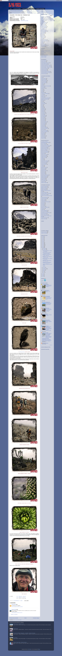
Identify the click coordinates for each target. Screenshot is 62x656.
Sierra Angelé (43, 132)
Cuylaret (42, 49)
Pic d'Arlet (42, 114)
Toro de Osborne (43, 180)
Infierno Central (43, 25)
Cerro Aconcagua (43, 81)
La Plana (42, 166)
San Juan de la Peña (44, 130)
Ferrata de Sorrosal (44, 69)
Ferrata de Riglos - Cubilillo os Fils (46, 67)
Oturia (42, 105)
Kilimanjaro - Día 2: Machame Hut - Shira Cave (47, 260)
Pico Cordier (43, 33)
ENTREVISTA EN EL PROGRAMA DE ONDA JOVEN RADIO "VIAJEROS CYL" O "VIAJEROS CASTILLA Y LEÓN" (49, 328)
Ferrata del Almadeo (44, 70)
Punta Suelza (43, 126)
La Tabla (42, 94)
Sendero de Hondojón (44, 131)
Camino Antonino (43, 78)
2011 (43, 247)
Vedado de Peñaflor (44, 182)
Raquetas (42, 53)
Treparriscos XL (15, 628)
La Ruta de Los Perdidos (44, 93)
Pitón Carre (42, 37)
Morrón (42, 104)
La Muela (42, 165)
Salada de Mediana (44, 177)
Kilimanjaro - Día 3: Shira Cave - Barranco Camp (47, 257)
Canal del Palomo (43, 60)
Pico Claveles (43, 118)
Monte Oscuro (43, 168)
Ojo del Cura (43, 171)
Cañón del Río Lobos (44, 194)
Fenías (42, 89)
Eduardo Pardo (14, 609)
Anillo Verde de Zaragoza (44, 146)
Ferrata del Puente (44, 73)
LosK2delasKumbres (45, 284)
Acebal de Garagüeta (44, 186)
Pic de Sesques (43, 115)
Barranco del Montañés (44, 152)
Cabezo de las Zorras (44, 154)
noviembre (44, 249)
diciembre (44, 248)
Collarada (42, 83)
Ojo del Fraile (43, 172)
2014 (43, 243)
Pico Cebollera (43, 116)
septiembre (44, 268)
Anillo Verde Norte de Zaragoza (45, 145)
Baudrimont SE (43, 20)
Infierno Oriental (43, 27)
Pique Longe (43, 36)
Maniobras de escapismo (46, 296)
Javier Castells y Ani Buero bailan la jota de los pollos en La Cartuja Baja (49, 310)
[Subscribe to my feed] (42, 280)
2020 (43, 236)
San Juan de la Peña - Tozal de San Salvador (47, 251)
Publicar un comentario (14, 614)
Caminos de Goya (43, 155)
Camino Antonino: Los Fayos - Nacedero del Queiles (47, 253)
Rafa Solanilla (14, 604)
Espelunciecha (43, 88)
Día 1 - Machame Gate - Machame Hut (21, 596)
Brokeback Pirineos (45, 343)
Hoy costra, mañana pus (46, 302)
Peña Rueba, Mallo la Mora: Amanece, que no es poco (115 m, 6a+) (48, 304)
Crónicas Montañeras (45, 290)
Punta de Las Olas (44, 39)
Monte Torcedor (43, 52)
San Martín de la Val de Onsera (45, 212)
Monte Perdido (43, 103)
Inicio (11, 8)
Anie (41, 77)
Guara (42, 91)
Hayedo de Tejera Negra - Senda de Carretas (20, 642)
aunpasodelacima (16, 600)
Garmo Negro (43, 24)
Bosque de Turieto (43, 188)
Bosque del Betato (43, 189)
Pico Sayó (42, 35)
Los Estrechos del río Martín (45, 201)
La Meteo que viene (45, 332)
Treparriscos (43, 181)
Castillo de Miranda (44, 156)
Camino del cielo (43, 79)
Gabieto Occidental (44, 22)
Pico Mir (42, 34)
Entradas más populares (40, 8)
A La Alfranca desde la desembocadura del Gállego (45, 142)
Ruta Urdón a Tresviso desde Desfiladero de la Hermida (49, 286)
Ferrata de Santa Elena (44, 68)
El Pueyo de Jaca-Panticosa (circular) (46, 195)
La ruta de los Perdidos (17, 8)
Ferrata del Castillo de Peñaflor (45, 71)
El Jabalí (42, 158)
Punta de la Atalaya (44, 127)
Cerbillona (42, 21)
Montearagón (43, 169)
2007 (43, 276)
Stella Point (42, 133)
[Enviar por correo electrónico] (24, 600)
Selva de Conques (43, 213)
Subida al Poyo (43, 179)
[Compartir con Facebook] (27, 600)
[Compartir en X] (26, 600)
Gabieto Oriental (43, 23)
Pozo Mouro (43, 208)
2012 (43, 246)
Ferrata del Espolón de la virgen (45, 72)
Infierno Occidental (44, 26)
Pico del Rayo (15, 637)
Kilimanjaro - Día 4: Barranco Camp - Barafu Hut (47, 255)
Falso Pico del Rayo (44, 198)
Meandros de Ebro (44, 167)
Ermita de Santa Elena (44, 197)
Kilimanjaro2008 (25, 8)
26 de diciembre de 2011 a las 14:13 (17, 612)
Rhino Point (43, 129)
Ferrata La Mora (43, 61)
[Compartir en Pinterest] (28, 600)
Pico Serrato (43, 120)
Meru (42, 101)
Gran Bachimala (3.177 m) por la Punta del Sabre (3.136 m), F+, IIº (49, 298)
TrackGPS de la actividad (24, 20)
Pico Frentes (43, 119)
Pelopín (42, 106)
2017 (43, 240)
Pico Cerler (42, 117)
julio (43, 271)
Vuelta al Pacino (43, 218)
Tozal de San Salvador (44, 217)
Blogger (39, 649)
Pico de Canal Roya (44, 121)
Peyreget (42, 107)
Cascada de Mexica (44, 192)
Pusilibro (42, 209)
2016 (43, 241)
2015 (43, 242)
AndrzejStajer (29, 649)
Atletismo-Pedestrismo (45, 308)
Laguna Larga (43, 199)
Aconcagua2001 (32, 8)
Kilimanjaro (42, 92)
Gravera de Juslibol (44, 164)
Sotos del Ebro (43, 178)
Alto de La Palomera (44, 144)
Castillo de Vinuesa (44, 80)
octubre (44, 267)
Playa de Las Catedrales (44, 207)
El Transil (42, 159)
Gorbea (42, 90)
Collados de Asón (43, 82)
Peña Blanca (43, 108)
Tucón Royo (43, 46)
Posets (42, 38)
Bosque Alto (43, 153)
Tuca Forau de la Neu (44, 45)
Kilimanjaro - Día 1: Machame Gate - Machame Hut (47, 262)
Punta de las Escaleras (44, 128)
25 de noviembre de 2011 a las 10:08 (17, 606)
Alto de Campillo (43, 143)
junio (43, 272)
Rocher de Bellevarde (44, 210)
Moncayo (42, 102)
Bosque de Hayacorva (44, 187)
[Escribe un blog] (25, 600)
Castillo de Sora (43, 157)
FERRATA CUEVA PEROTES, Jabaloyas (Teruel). (49, 321)
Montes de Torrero (44, 170)
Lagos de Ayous (43, 95)
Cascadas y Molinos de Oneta (45, 193)
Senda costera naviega (44, 214)
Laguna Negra (43, 200)
